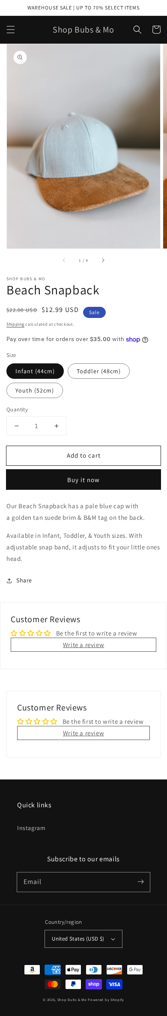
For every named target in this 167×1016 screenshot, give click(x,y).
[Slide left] (64, 260)
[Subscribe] (140, 881)
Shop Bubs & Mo (72, 999)
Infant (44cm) (35, 371)
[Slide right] (102, 260)
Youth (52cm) (34, 390)
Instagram (31, 828)
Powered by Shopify (106, 999)
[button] (10, 29)
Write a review (83, 645)
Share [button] (24, 580)
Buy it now (83, 480)
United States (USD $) (78, 938)
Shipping (15, 324)
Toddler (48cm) (99, 371)
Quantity (17, 409)
